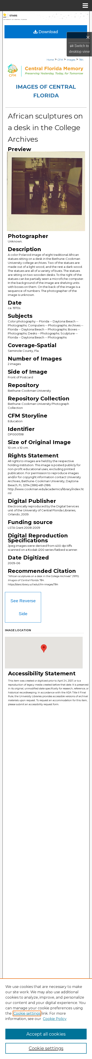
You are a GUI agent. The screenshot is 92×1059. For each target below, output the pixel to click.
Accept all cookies (46, 1034)
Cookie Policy (55, 1019)
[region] (46, 1018)
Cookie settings (26, 1013)
